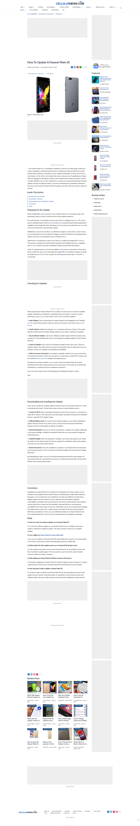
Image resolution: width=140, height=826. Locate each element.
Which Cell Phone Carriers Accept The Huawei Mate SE (105, 176)
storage (61, 249)
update (43, 214)
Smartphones (50, 73)
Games (31, 7)
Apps (21, 7)
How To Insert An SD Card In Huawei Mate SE (105, 186)
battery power (40, 358)
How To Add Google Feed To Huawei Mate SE (64, 720)
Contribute (87, 811)
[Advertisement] (70, 821)
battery (63, 236)
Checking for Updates (36, 199)
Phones (40, 7)
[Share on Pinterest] (78, 67)
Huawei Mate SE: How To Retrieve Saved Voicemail (104, 99)
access (41, 316)
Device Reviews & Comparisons (36, 73)
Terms (45, 813)
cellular (34, 245)
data (76, 220)
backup (51, 223)
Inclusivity (67, 811)
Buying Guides (64, 7)
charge (70, 421)
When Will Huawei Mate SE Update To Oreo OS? (33, 697)
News (22, 10)
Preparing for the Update (37, 196)
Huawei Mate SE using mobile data (51, 535)
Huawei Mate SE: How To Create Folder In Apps (105, 147)
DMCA (74, 813)
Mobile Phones (98, 210)
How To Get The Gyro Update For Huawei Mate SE (48, 697)
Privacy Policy (97, 811)
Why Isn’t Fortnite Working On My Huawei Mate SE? (64, 697)
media (77, 254)
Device (88, 7)
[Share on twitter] (75, 67)
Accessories (50, 7)
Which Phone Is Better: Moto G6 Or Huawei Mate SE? (80, 744)
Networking (77, 7)
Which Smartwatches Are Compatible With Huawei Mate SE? (105, 118)
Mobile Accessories (99, 198)
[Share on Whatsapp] (80, 67)
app (28, 323)
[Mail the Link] (86, 67)
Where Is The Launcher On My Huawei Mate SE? (48, 744)
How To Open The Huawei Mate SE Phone (33, 744)
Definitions (55, 10)
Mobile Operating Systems (101, 213)
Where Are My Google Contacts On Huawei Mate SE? (33, 720)
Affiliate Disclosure (55, 813)
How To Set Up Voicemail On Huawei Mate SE (79, 697)
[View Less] (40, 674)
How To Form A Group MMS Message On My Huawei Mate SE (105, 109)
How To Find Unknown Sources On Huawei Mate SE (105, 128)
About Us (46, 811)
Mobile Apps (97, 202)
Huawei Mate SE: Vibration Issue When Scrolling (48, 720)
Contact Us (66, 813)
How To (111, 7)
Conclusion (32, 204)
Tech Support (33, 10)
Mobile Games (97, 206)
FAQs (30, 206)
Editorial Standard (56, 811)
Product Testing (77, 811)
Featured (45, 10)
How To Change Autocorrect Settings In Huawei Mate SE (80, 720)
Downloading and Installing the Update (41, 201)
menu (55, 329)
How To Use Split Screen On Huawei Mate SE (105, 157)
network (81, 240)
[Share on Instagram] (34, 674)
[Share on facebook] (72, 67)
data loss (80, 225)
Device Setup (100, 7)
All (63, 10)
